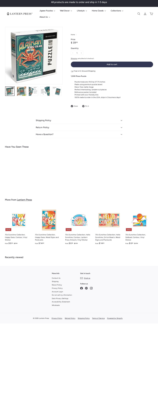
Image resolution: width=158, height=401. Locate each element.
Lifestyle (81, 10)
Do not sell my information (62, 295)
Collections (116, 10)
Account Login (57, 292)
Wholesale (56, 305)
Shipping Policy (43, 120)
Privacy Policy (57, 288)
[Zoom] (33, 55)
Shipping (74, 58)
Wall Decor (65, 10)
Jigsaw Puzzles (46, 10)
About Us (44, 17)
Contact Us (56, 278)
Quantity (75, 48)
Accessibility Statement (61, 302)
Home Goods (98, 10)
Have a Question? (45, 134)
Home (73, 34)
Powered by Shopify (115, 318)
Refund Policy (70, 318)
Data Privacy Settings (60, 298)
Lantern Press (24, 199)
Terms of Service (98, 318)
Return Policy (42, 127)
